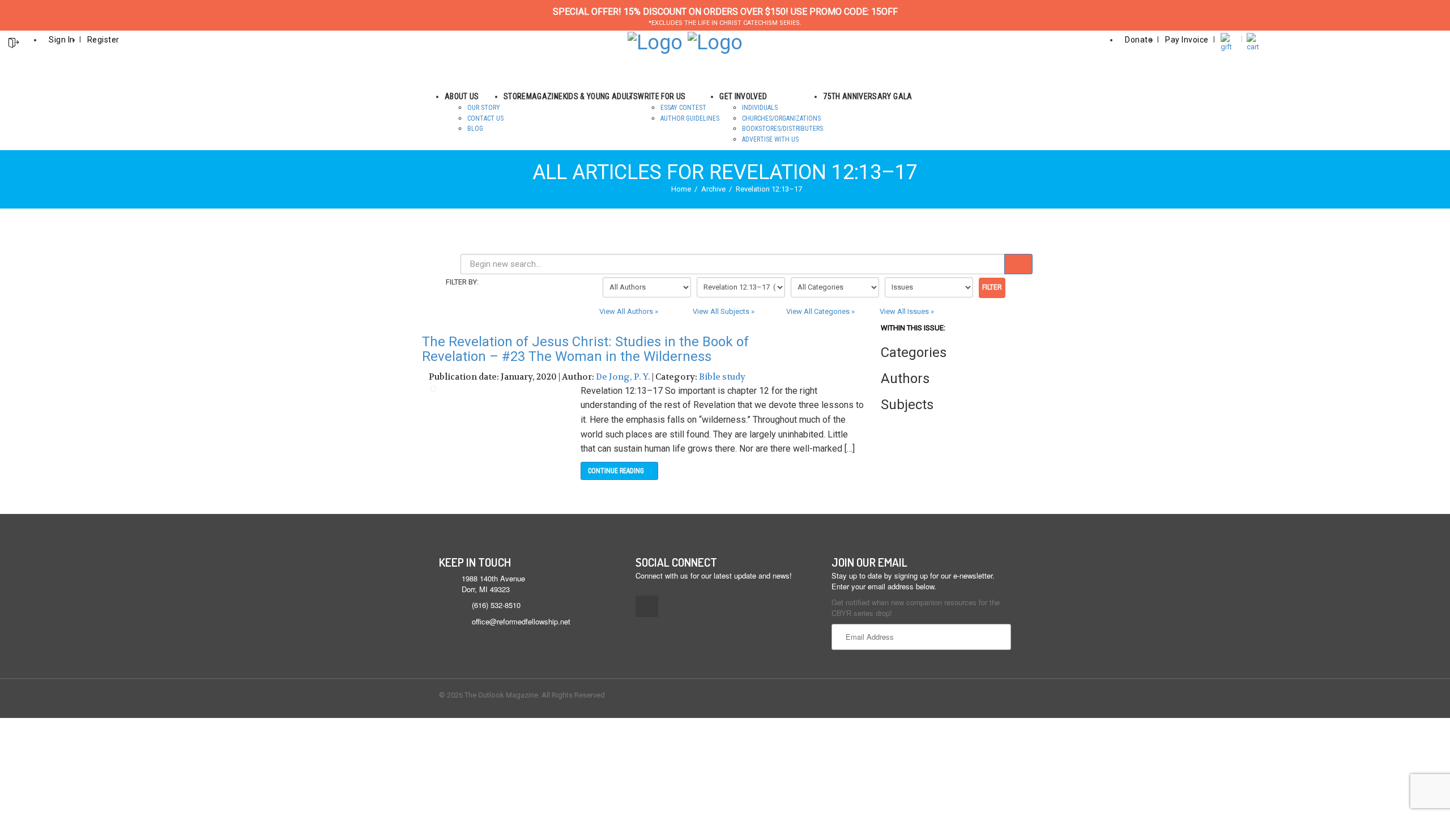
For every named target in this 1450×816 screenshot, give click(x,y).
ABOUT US (462, 96)
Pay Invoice (1187, 39)
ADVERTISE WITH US (770, 139)
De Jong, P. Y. (623, 376)
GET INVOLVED (743, 96)
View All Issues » (907, 311)
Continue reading (617, 471)
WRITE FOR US (661, 96)
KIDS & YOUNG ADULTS (600, 96)
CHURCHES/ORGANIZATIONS (781, 118)
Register (103, 39)
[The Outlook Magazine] (655, 41)
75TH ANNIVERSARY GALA (867, 96)
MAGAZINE (544, 96)
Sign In (62, 39)
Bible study (722, 376)
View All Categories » (820, 311)
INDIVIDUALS (760, 108)
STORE (515, 96)
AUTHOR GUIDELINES (689, 118)
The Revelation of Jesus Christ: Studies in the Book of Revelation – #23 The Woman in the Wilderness (585, 349)
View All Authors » (628, 311)
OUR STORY (483, 108)
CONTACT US (485, 118)
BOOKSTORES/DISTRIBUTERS (782, 129)
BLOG (475, 129)
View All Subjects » (723, 311)
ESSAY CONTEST (683, 108)
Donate (1139, 39)
